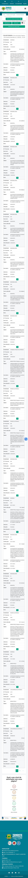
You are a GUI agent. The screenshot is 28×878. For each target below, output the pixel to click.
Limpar (16, 23)
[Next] (23, 770)
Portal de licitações (20, 14)
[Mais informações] (17, 75)
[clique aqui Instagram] (19, 873)
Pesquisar (8, 23)
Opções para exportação (14, 26)
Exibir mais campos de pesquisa (13, 18)
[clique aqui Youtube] (15, 873)
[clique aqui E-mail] (9, 873)
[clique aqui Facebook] (12, 873)
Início (4, 14)
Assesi (9, 876)
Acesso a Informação (11, 14)
